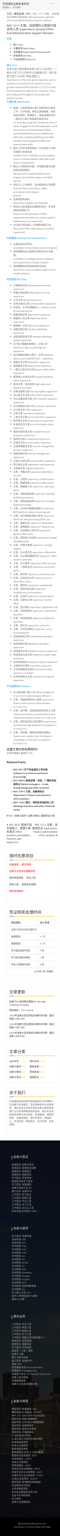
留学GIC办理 (18, 1299)
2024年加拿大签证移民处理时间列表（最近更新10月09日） (31, 1034)
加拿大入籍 (17, 1354)
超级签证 (15, 943)
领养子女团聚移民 (21, 1502)
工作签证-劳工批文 (21, 1194)
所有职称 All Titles (22, 56)
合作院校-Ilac (18, 1289)
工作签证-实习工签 (21, 1204)
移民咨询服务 (16, 891)
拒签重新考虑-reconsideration (27, 1367)
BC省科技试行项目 (21, 1435)
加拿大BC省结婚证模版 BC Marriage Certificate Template (27, 1003)
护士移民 (16, 1498)
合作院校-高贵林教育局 (24, 1286)
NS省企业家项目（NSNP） (25, 1478)
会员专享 (14, 1061)
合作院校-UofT (19, 1252)
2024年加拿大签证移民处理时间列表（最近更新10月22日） (31, 1017)
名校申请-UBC (19, 1239)
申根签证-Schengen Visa (24, 1370)
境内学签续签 (16, 878)
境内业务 (34, 1061)
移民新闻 (34, 1072)
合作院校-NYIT (19, 1282)
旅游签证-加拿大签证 (23, 1164)
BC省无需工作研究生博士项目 (27, 1438)
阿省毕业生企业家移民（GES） (28, 1472)
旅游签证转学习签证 (22, 1181)
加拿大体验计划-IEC (22, 1187)
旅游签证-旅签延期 (21, 1340)
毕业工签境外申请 (20, 964)
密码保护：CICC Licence (21, 1010)
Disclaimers (19, 1527)
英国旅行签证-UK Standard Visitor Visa (31, 1374)
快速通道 (14, 864)
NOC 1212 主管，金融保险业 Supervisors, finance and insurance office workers (45, 830)
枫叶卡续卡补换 (20, 1357)
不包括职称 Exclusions (24, 59)
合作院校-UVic (19, 1249)
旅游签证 (15, 936)
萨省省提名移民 (20, 1442)
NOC (28, 13)
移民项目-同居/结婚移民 (24, 1418)
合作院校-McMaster (22, 1272)
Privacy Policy (33, 1527)
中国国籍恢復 (19, 1380)
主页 (9, 13)
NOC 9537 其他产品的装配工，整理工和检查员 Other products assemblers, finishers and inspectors (19, 833)
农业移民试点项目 (21, 1485)
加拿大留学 (20, 816)
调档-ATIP (17, 1364)
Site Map (46, 1527)
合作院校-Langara (21, 1279)
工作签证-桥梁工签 (21, 1327)
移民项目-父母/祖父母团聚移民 (28, 1422)
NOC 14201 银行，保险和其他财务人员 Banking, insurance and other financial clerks (34, 806)
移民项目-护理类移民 (23, 1432)
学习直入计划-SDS (21, 1292)
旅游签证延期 (29, 884)
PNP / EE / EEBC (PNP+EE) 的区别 (28, 1415)
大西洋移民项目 (20, 1488)
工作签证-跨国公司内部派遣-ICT (28, 1337)
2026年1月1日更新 (33, 971)
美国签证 (34, 1077)
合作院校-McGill (20, 1262)
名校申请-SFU (19, 1242)
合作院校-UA (18, 1256)
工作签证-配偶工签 (21, 1197)
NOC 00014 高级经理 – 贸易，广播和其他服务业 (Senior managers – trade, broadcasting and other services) (34, 784)
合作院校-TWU (19, 1246)
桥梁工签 (14, 884)
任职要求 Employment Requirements (31, 52)
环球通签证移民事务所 (15, 3)
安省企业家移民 (20, 1462)
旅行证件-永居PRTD (22, 1191)
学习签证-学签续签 (21, 1184)
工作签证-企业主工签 (23, 1207)
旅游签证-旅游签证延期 (24, 1168)
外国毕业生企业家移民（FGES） (28, 1475)
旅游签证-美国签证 (21, 1171)
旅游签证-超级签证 (21, 1174)
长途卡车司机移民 (21, 1495)
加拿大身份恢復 (20, 1377)
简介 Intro (18, 45)
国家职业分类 (48, 816)
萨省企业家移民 (20, 1445)
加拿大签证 (15, 1077)
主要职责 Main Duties (24, 48)
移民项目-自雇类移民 (23, 1425)
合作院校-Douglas (21, 1276)
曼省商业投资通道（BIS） (25, 1455)
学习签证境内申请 (20, 957)
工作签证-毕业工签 (21, 1201)
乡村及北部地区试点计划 (24, 1492)
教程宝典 (19, 13)
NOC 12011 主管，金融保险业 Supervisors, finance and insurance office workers (32, 795)
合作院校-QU (18, 1259)
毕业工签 (31, 878)
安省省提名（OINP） (22, 1458)
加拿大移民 (33, 816)
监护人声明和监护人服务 (24, 1296)
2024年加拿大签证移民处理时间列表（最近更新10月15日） (31, 1026)
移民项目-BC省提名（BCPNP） (28, 1412)
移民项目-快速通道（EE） (25, 1409)
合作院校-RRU (19, 1269)
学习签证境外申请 (20, 950)
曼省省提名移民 (20, 1448)
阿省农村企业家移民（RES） (26, 1468)
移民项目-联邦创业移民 (24, 1428)
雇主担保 (26, 864)
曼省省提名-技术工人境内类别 (27, 1452)
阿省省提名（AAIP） (22, 1465)
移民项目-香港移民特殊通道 (26, 1482)
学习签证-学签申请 (21, 1178)
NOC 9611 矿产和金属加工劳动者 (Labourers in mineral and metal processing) (30, 773)
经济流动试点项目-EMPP (24, 1211)
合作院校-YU (18, 1266)
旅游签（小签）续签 (22, 1350)
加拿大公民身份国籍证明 (22, 871)
